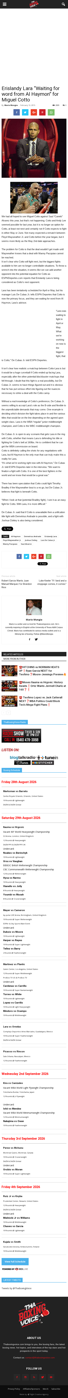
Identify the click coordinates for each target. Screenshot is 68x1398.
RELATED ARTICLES (13, 654)
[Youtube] (51, 1377)
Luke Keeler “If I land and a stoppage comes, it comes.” (51, 582)
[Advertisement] (34, 50)
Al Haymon (16, 536)
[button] (63, 4)
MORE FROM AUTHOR (14, 659)
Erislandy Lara (51, 536)
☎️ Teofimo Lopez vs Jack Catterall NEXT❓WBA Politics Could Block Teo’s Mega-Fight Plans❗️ (40, 701)
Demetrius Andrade (32, 536)
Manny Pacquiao (10, 544)
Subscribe (55, 1389)
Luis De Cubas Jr (48, 540)
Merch (45, 1389)
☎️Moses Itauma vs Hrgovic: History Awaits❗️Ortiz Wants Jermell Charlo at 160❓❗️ (42, 686)
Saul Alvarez (26, 544)
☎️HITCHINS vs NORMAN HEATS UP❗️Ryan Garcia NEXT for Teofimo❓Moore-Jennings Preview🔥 (42, 671)
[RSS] (34, 1377)
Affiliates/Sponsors (31, 1389)
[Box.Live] (15, 1269)
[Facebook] (30, 640)
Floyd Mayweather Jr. (12, 540)
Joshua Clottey (31, 540)
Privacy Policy (14, 1389)
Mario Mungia (11, 105)
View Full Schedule (15, 1261)
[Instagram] (25, 1377)
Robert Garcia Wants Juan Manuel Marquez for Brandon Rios (17, 584)
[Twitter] (37, 640)
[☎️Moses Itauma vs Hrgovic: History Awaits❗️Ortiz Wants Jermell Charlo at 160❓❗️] (9, 686)
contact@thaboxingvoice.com (40, 1357)
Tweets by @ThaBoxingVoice (16, 1288)
